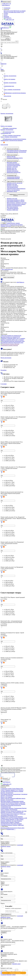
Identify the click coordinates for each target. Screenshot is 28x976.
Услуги (5, 15)
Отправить (3, 863)
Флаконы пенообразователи (14, 205)
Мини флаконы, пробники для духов (16, 202)
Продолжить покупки (6, 963)
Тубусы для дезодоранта (13, 190)
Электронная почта (6, 879)
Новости (18, 788)
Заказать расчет (5, 843)
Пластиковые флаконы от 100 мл (15, 200)
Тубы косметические (12, 187)
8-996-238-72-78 (6, 3)
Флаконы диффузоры (12, 209)
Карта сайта (21, 828)
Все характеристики (7, 269)
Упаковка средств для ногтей (14, 183)
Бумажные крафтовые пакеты (15, 158)
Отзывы (6, 13)
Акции (14, 788)
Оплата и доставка (9, 12)
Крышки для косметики (12, 161)
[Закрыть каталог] (19, 149)
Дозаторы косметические (13, 165)
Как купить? (17, 12)
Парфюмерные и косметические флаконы (17, 195)
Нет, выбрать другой (9, 33)
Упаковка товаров (10, 790)
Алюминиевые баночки (13, 178)
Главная (8, 223)
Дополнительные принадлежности (16, 188)
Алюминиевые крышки (13, 164)
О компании (7, 8)
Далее (2, 946)
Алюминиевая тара (11, 175)
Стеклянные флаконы (12, 208)
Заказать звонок (6, 1)
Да (1, 33)
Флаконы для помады (12, 185)
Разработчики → (11, 829)
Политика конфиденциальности (9, 828)
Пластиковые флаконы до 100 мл (15, 201)
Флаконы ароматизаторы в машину (16, 204)
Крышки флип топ (12, 169)
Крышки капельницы (12, 171)
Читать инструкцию (6, 357)
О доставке (4, 384)
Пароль (3, 882)
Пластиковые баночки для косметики (17, 150)
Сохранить (3, 955)
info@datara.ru (6, 5)
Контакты (6, 16)
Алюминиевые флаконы (13, 177)
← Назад (3, 223)
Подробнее (3, 370)
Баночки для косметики (12, 149)
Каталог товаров (15, 223)
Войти (2, 70)
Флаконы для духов (12, 198)
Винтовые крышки (12, 162)
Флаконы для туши (12, 184)
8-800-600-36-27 (5, 27)
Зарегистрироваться (6, 914)
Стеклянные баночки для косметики (16, 152)
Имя (2, 839)
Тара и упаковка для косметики (14, 181)
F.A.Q (22, 12)
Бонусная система (8, 10)
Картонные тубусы (12, 191)
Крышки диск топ (11, 168)
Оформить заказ (16, 963)
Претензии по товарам (20, 10)
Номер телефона (5, 842)
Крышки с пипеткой (12, 166)
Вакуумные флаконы (12, 207)
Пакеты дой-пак (11, 156)
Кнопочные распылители (13, 172)
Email (2, 859)
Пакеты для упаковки (12, 155)
